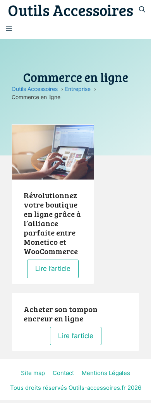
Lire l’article (52, 268)
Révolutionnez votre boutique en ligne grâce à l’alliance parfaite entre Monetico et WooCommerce (52, 223)
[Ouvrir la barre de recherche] (142, 9)
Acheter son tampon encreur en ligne (61, 314)
